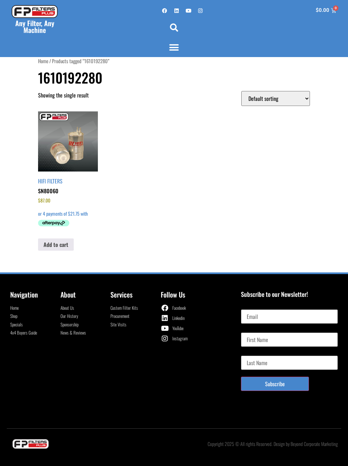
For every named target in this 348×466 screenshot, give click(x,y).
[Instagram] (200, 10)
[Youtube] (188, 10)
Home (43, 61)
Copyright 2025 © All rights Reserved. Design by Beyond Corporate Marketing (273, 443)
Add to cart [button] (56, 244)
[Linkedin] (176, 10)
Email (246, 306)
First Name (251, 330)
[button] (174, 27)
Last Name (251, 353)
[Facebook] (164, 10)
